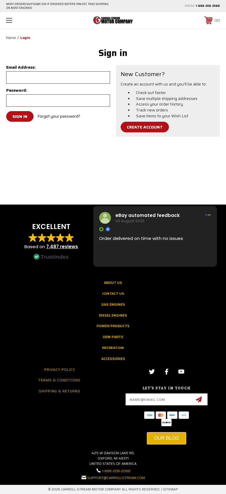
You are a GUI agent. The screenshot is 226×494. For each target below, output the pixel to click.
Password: (16, 90)
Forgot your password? (58, 116)
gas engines (113, 304)
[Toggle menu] (27, 20)
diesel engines (113, 315)
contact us (113, 293)
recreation (113, 347)
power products (113, 326)
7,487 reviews (62, 246)
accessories (113, 358)
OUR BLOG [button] (166, 438)
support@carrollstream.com (116, 477)
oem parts (113, 337)
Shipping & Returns (59, 391)
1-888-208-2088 (208, 6)
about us (113, 282)
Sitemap (170, 489)
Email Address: (21, 67)
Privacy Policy (59, 369)
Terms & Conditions (60, 380)
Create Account (145, 127)
